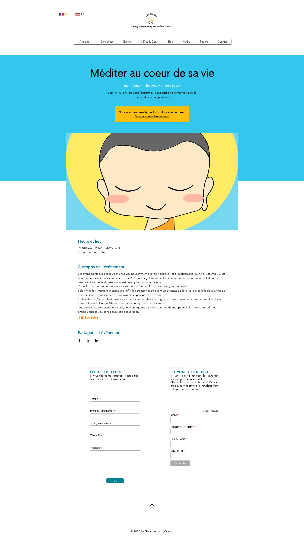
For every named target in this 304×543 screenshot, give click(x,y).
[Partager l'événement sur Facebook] (79, 340)
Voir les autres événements (152, 116)
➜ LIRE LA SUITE (88, 318)
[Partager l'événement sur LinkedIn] (97, 340)
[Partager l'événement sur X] (88, 340)
